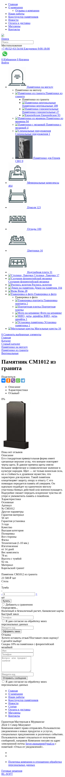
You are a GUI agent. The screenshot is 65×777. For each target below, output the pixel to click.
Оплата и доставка (19, 23)
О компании (15, 7)
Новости (13, 19)
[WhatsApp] (18, 380)
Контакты (14, 29)
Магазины (14, 26)
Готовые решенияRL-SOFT (11, 772)
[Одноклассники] (8, 380)
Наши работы (16, 13)
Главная (13, 4)
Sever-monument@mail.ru (39, 743)
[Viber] (13, 380)
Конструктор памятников (23, 16)
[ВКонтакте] (3, 380)
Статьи (12, 706)
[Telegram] (23, 380)
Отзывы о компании (27, 10)
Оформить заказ (11, 631)
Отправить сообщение (14, 678)
